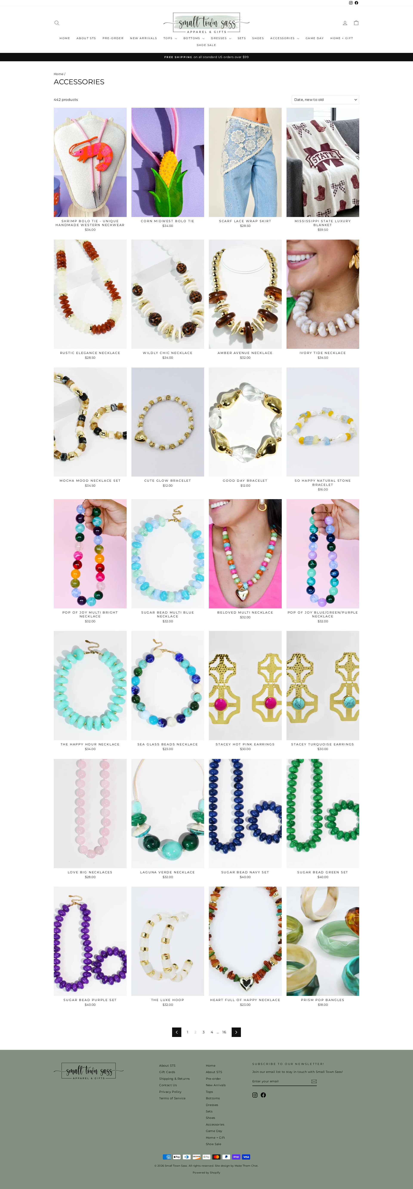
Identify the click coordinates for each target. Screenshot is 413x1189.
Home (65, 38)
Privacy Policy (170, 1092)
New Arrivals (143, 38)
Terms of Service (172, 1098)
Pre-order (113, 38)
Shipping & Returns (174, 1078)
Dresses (219, 38)
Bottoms (192, 38)
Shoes (258, 38)
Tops (168, 38)
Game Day (315, 38)
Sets (242, 38)
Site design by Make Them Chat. (236, 1165)
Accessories (283, 38)
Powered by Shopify (206, 1172)
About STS (86, 38)
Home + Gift (341, 38)
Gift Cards (167, 1072)
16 (224, 1032)
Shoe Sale (206, 45)
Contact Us (168, 1085)
